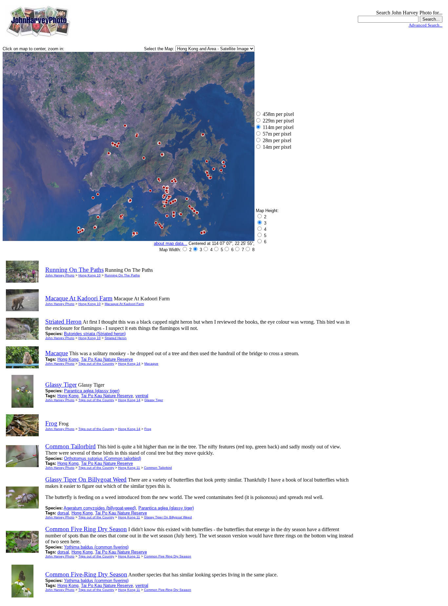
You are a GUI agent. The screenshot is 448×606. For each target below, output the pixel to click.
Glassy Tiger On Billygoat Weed (168, 517)
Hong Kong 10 (89, 275)
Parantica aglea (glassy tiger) (91, 390)
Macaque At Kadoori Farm (124, 304)
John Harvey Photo (59, 275)
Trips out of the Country (96, 363)
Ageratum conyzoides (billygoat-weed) (100, 508)
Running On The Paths (122, 275)
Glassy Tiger (153, 400)
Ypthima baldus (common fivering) (96, 547)
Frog (147, 429)
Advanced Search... (425, 25)
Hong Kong (67, 359)
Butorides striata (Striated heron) (95, 333)
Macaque (151, 363)
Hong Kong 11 (129, 467)
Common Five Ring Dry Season (167, 556)
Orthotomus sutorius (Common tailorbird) (102, 458)
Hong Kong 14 (129, 363)
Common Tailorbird (158, 467)
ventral (141, 395)
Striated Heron (116, 338)
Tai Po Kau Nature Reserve (107, 359)
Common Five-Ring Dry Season (167, 590)
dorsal (63, 512)
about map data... (170, 243)
